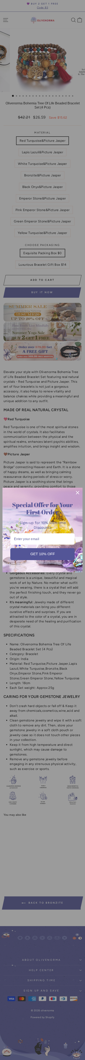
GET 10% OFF (42, 554)
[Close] (78, 493)
